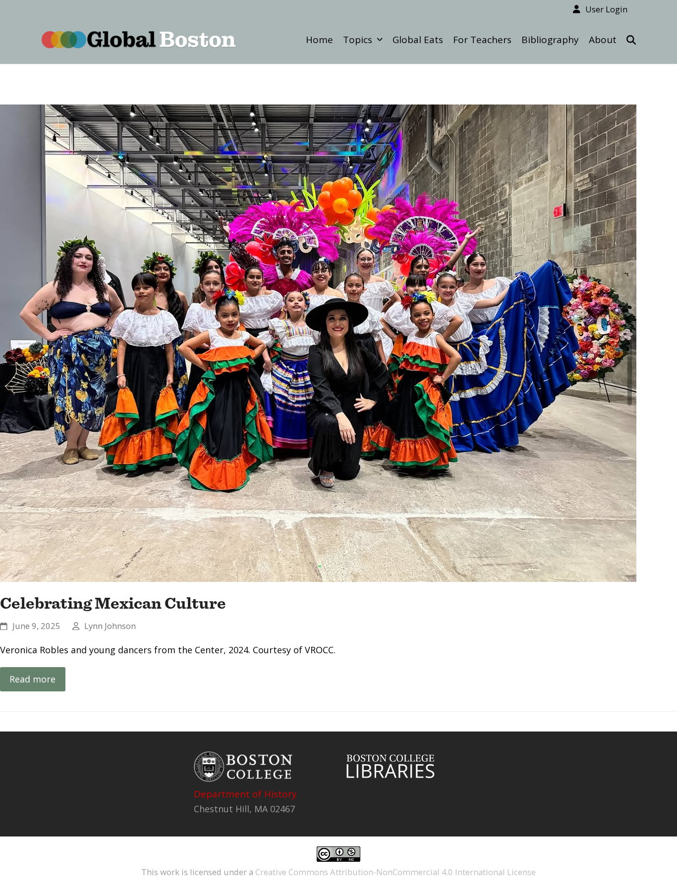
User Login (606, 9)
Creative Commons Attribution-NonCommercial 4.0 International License (395, 872)
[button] (631, 39)
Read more (32, 679)
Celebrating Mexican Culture (113, 603)
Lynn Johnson (110, 625)
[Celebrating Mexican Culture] (318, 342)
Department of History (245, 793)
